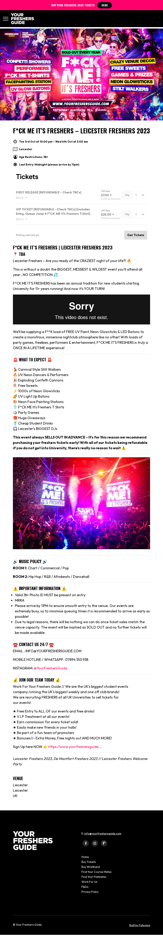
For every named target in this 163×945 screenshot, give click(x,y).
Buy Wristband (91, 867)
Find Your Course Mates (97, 872)
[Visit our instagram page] (95, 843)
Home (85, 857)
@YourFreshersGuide (50, 668)
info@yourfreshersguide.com (102, 833)
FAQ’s (85, 887)
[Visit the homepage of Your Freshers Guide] (21, 18)
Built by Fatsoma (139, 925)
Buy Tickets (89, 862)
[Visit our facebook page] (86, 843)
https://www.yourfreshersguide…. (75, 746)
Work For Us (89, 882)
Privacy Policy (90, 892)
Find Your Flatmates (94, 877)
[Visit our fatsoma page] (104, 843)
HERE (105, 5)
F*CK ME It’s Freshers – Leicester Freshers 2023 (81, 130)
